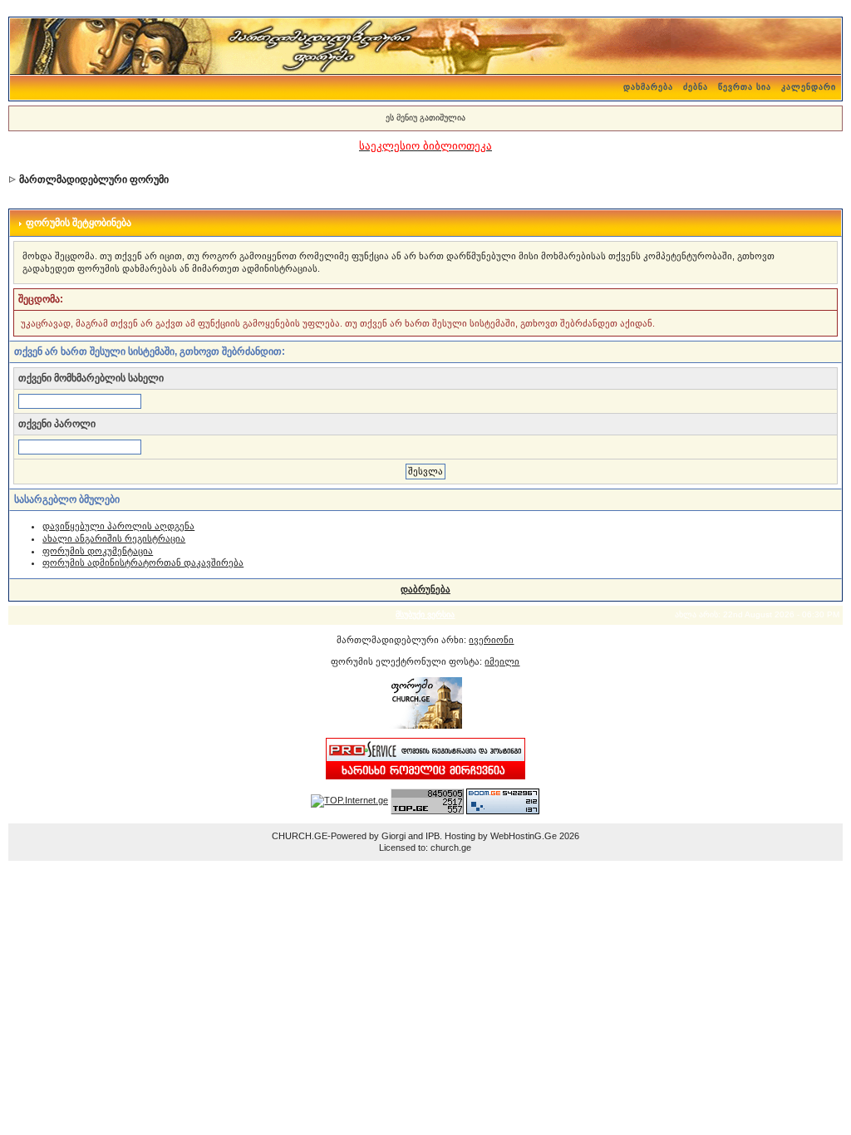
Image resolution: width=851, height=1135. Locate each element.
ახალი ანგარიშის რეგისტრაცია (113, 538)
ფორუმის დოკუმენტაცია (97, 551)
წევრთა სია (744, 86)
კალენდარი (808, 86)
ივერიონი (491, 640)
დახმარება (648, 86)
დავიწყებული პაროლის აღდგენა (118, 526)
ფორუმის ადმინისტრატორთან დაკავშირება (142, 563)
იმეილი (502, 661)
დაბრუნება (425, 589)
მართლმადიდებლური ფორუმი (94, 179)
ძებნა (695, 86)
